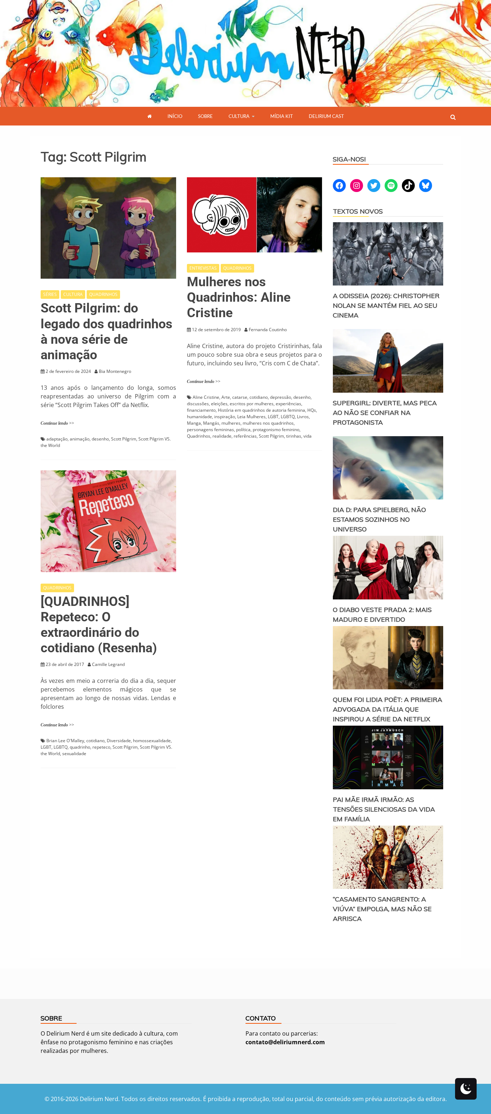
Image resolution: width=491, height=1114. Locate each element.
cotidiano (258, 397)
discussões (198, 404)
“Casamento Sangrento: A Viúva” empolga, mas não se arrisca (382, 909)
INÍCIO (175, 116)
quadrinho (80, 747)
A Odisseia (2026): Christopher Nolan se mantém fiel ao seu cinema (386, 305)
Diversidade (119, 741)
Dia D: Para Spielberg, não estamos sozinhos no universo (379, 519)
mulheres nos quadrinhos (268, 423)
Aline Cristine (206, 397)
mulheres (230, 423)
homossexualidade (152, 741)
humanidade (199, 417)
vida (307, 436)
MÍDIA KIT (281, 116)
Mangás (211, 423)
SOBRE (205, 116)
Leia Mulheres (251, 417)
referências (245, 436)
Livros (303, 417)
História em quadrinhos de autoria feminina (261, 410)
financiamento (201, 410)
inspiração (224, 417)
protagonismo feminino (276, 429)
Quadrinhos (198, 436)
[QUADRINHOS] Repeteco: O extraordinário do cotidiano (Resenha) (99, 625)
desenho (100, 439)
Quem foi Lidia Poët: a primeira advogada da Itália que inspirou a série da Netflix (387, 709)
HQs (311, 410)
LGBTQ (288, 417)
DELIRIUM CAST (326, 116)
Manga (194, 423)
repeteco (101, 747)
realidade (221, 436)
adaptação (57, 439)
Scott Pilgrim (123, 439)
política (243, 429)
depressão (280, 397)
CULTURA (239, 116)
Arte (225, 397)
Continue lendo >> (57, 423)
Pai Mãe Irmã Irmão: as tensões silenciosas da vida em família (384, 809)
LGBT (273, 417)
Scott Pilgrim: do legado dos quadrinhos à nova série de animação (107, 331)
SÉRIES (50, 294)
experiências (288, 404)
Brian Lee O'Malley (65, 741)
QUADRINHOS (103, 294)
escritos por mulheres (252, 404)
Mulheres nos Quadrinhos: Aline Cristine (238, 297)
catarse (239, 397)
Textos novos (358, 211)
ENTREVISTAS (203, 268)
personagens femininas (210, 429)
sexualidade (74, 753)
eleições (219, 404)
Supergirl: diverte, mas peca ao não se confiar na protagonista (385, 412)
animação (80, 439)
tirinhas (293, 436)
